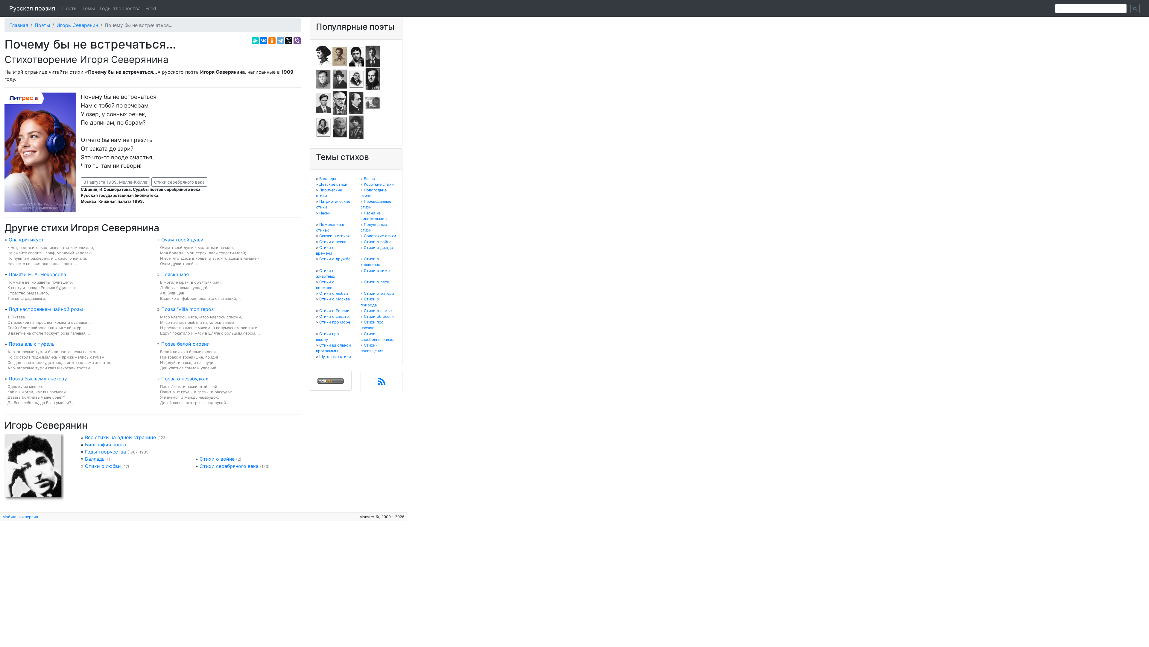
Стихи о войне (217, 459)
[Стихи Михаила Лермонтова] (372, 79)
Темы (88, 8)
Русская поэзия (32, 8)
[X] (288, 40)
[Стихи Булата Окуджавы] (372, 103)
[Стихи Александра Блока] (339, 56)
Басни (369, 178)
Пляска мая (175, 274)
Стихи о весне (332, 242)
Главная (18, 25)
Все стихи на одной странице (120, 437)
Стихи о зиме (377, 270)
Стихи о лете (376, 282)
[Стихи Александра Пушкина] (323, 127)
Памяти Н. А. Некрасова (37, 274)
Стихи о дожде (378, 247)
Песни (325, 213)
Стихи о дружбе (334, 259)
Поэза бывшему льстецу (38, 379)
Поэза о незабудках (184, 379)
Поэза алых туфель (31, 344)
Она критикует (26, 240)
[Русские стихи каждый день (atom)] (381, 383)
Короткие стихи (379, 184)
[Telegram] (280, 40)
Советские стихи (380, 236)
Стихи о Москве (334, 299)
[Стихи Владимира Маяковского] (323, 103)
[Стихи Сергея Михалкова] (339, 103)
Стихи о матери (379, 293)
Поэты (69, 8)
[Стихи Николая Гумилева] (372, 56)
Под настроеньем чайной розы (46, 309)
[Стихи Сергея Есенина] (339, 79)
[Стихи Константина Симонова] (339, 127)
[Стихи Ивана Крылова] (356, 79)
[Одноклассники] (272, 40)
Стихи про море (334, 322)
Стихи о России (334, 311)
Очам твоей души (182, 240)
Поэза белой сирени (185, 344)
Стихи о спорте (334, 316)
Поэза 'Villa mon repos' (188, 309)
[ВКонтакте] (263, 40)
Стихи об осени (379, 316)
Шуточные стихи (335, 356)
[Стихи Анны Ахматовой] (323, 56)
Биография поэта (105, 445)
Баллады (95, 459)
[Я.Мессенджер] (255, 40)
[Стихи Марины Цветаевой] (356, 127)
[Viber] (297, 40)
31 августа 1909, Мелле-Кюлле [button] (115, 182)
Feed (150, 8)
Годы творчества (120, 8)
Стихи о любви (103, 466)
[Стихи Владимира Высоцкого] (356, 56)
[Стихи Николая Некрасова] (356, 103)
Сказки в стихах (334, 236)
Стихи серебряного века (179, 182)
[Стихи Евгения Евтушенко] (323, 79)
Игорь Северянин (77, 25)
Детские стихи (333, 184)
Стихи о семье (378, 311)
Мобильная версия (20, 517)
